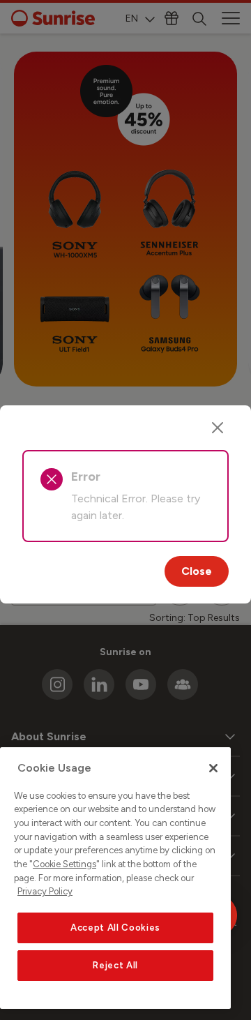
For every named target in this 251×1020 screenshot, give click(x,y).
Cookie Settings (64, 864)
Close (196, 571)
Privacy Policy (45, 891)
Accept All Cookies (115, 927)
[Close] (217, 428)
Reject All (115, 965)
